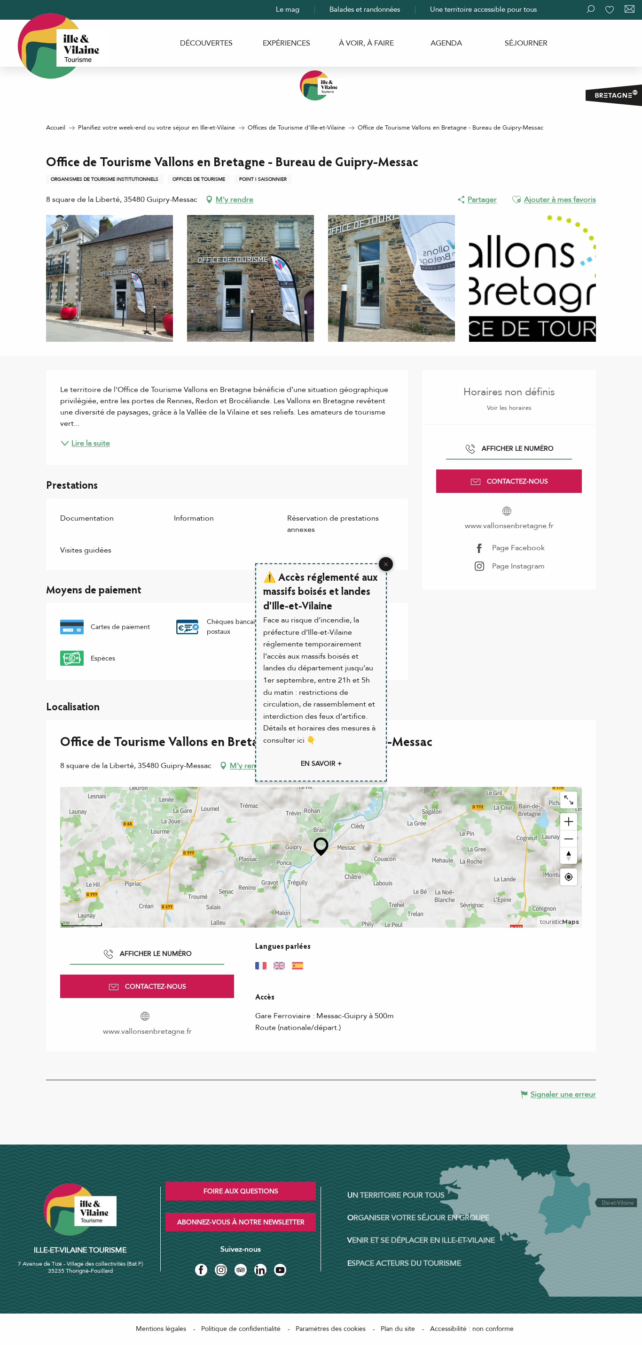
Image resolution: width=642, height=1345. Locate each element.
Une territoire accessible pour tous (483, 9)
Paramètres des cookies (331, 1328)
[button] (516, 199)
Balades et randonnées (364, 9)
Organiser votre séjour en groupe (418, 1218)
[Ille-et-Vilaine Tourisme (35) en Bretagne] (321, 85)
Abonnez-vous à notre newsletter (241, 1222)
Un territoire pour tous (396, 1195)
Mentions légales (161, 1328)
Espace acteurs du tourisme (404, 1263)
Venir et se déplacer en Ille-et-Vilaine (421, 1240)
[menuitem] (206, 43)
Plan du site (398, 1328)
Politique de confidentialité (241, 1328)
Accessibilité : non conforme (472, 1328)
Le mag (287, 9)
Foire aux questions (241, 1191)
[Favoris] (610, 10)
